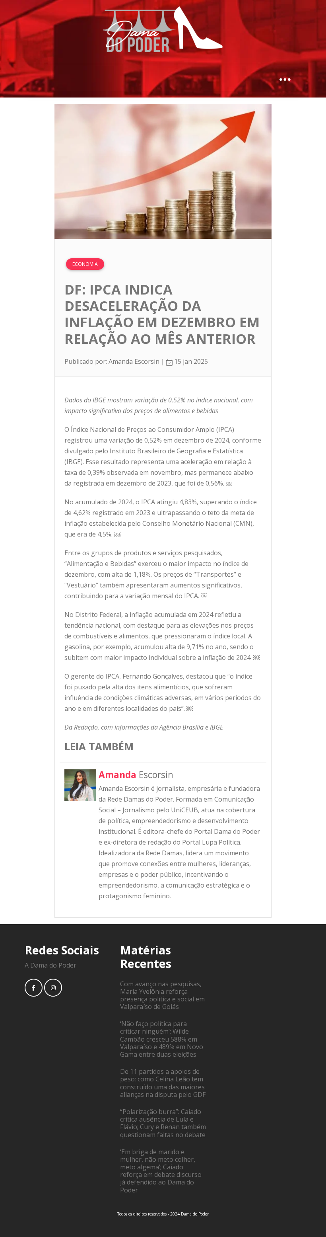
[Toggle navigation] (285, 78)
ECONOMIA (85, 264)
